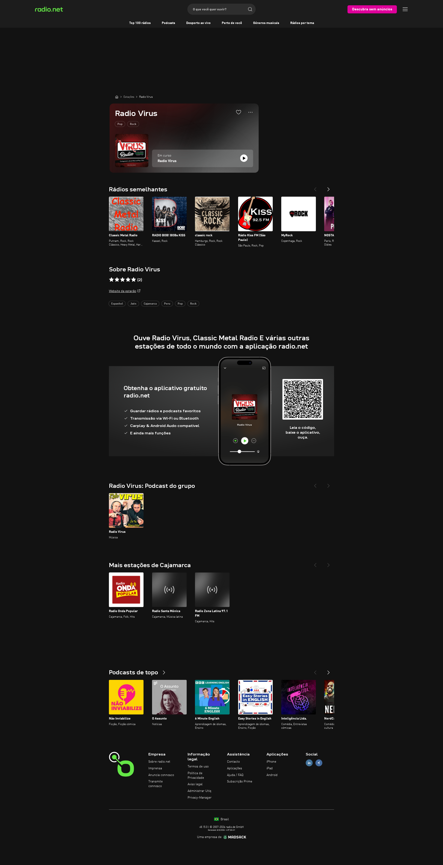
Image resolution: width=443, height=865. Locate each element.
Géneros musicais (266, 23)
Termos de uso (198, 766)
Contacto (233, 761)
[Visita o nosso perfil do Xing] (319, 763)
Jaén (133, 303)
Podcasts (168, 23)
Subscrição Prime (239, 781)
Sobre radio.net (159, 761)
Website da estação (122, 291)
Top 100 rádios (140, 23)
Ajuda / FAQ (235, 775)
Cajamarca (150, 303)
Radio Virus (167, 161)
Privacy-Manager (200, 797)
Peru (167, 303)
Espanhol (117, 303)
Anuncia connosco (161, 775)
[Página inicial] (117, 97)
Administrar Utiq (199, 791)
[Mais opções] (250, 112)
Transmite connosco (155, 784)
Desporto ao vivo (198, 23)
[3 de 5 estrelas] (122, 279)
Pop (120, 124)
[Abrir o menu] (405, 9)
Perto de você (232, 23)
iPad (269, 768)
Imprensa (155, 768)
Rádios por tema (302, 23)
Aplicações (234, 768)
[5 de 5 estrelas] (133, 279)
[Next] (328, 187)
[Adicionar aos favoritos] (238, 112)
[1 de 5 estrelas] (111, 279)
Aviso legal (195, 784)
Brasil (224, 819)
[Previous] (315, 187)
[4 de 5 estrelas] (128, 279)
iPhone (271, 761)
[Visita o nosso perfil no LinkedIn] (309, 763)
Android (272, 775)
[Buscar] (250, 9)
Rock (133, 124)
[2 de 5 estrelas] (117, 279)
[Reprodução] (244, 158)
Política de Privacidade (196, 775)
